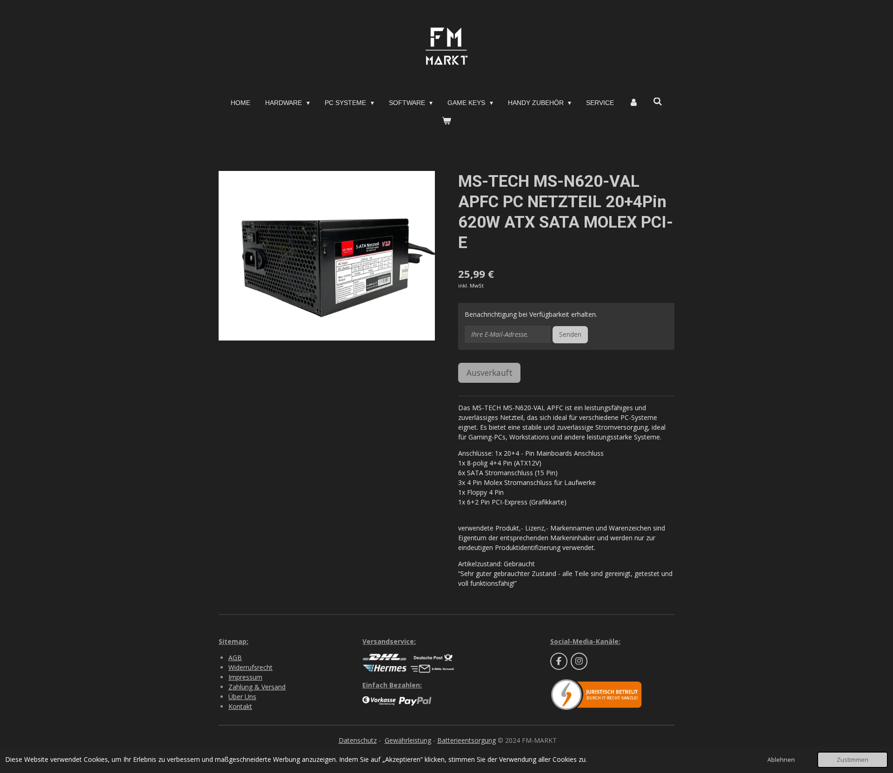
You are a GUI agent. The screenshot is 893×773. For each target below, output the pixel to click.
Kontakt (240, 706)
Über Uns (242, 696)
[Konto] (633, 103)
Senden (570, 334)
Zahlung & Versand (257, 686)
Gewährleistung (408, 740)
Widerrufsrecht (250, 667)
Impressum (245, 677)
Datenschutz (358, 740)
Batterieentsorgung (466, 740)
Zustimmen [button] (852, 760)
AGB (235, 657)
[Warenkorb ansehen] (446, 121)
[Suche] (657, 101)
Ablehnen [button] (781, 760)
